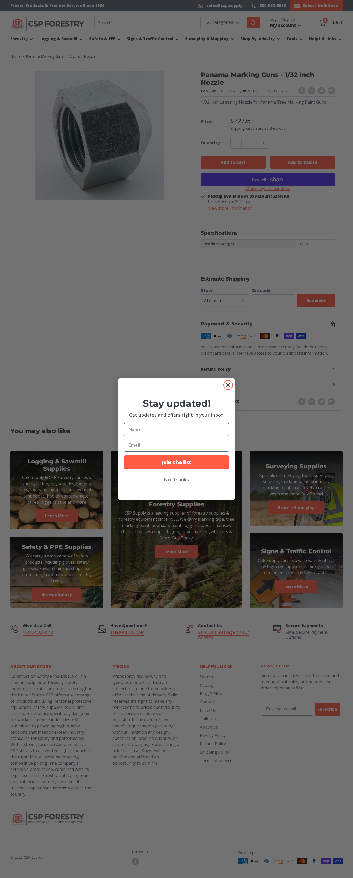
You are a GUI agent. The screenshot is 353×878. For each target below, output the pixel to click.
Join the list (176, 462)
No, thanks (176, 479)
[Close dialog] (228, 385)
